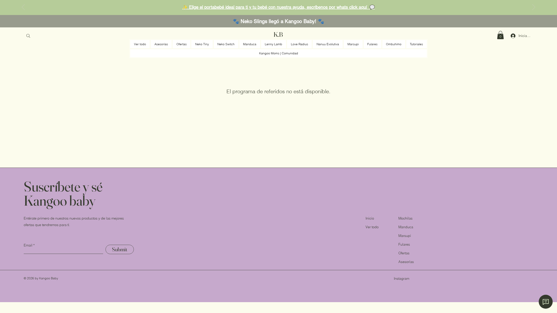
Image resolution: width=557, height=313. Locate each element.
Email (28, 245)
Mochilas (405, 218)
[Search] (28, 35)
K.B (278, 34)
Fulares (404, 244)
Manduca (405, 227)
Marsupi (404, 235)
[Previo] (23, 7)
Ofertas (403, 253)
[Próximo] (533, 7)
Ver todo (372, 227)
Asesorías (406, 262)
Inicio (370, 218)
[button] (500, 35)
